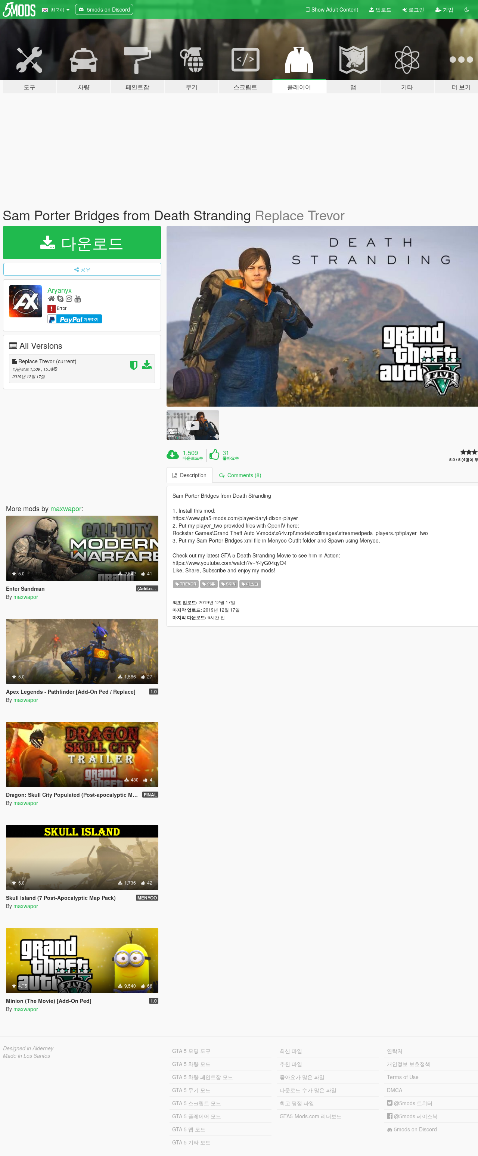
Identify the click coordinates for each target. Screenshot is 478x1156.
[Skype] (60, 298)
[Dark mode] (467, 9)
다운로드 (90, 242)
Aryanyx (59, 290)
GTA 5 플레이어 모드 (196, 1116)
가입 (447, 9)
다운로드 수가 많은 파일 (308, 1090)
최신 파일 (291, 1050)
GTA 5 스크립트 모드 (196, 1103)
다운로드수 (193, 458)
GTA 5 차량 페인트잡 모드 (202, 1077)
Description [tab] (192, 475)
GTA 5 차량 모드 (191, 1064)
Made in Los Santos (26, 1055)
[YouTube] (77, 298)
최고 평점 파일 (297, 1103)
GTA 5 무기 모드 (191, 1090)
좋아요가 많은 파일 (302, 1077)
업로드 (382, 9)
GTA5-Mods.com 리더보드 (311, 1116)
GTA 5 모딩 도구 (191, 1050)
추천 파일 (291, 1064)
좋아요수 (231, 458)
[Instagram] (68, 298)
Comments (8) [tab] (242, 475)
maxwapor (65, 508)
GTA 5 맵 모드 (188, 1129)
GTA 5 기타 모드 (191, 1142)
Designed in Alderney (28, 1048)
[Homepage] (51, 298)
